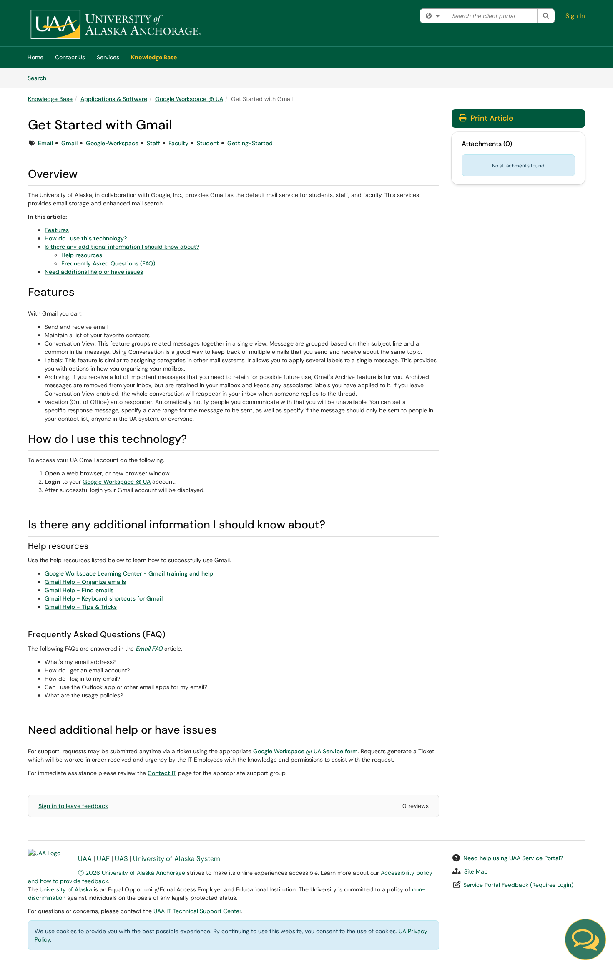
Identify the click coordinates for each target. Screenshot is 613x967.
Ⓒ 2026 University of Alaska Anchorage (131, 872)
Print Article (490, 118)
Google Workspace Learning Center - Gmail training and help (129, 573)
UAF (103, 858)
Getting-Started (250, 143)
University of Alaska (66, 889)
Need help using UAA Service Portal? (513, 858)
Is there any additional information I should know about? (122, 246)
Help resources (81, 255)
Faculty (178, 143)
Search (40, 78)
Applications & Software (113, 99)
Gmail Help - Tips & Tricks (81, 607)
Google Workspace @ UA (189, 99)
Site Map (476, 871)
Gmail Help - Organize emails (85, 582)
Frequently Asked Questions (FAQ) (108, 263)
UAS (121, 858)
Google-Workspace (112, 143)
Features (57, 230)
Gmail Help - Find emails (79, 590)
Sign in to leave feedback (73, 806)
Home (35, 57)
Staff (153, 143)
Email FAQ (149, 648)
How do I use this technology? (86, 238)
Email (45, 143)
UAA (85, 858)
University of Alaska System (176, 858)
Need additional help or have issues (94, 271)
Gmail (69, 143)
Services (108, 57)
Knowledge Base (154, 57)
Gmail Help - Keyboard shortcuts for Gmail (104, 598)
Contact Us (70, 57)
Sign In (575, 16)
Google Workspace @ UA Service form (305, 751)
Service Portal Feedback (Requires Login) (518, 885)
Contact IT (162, 773)
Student (208, 143)
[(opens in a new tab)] (115, 25)
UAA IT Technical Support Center (197, 911)
